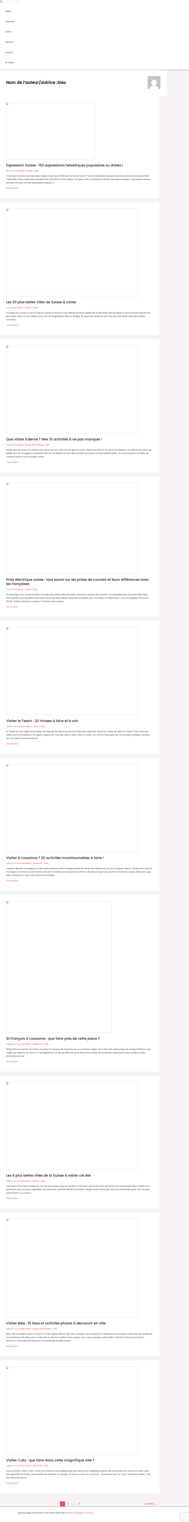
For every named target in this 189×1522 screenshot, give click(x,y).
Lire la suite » (12, 188)
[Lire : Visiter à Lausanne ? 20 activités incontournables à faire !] (72, 851)
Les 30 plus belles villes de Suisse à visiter (41, 302)
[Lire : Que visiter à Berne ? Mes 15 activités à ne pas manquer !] (72, 432)
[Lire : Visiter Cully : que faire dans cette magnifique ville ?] (72, 1453)
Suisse (8, 11)
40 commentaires (15, 170)
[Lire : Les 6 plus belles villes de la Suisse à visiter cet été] (72, 1168)
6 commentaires (14, 307)
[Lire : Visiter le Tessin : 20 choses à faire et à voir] (72, 714)
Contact (89, 1512)
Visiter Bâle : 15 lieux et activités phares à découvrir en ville (56, 1323)
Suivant (150, 1503)
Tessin (36, 726)
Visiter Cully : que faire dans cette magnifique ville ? (50, 1460)
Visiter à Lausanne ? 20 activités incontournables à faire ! (55, 858)
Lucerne (9, 52)
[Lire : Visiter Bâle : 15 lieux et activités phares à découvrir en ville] (72, 1316)
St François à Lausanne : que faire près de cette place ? (53, 1038)
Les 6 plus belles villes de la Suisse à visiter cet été (48, 1175)
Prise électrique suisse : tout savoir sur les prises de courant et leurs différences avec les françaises (77, 581)
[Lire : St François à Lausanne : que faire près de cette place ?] (59, 1031)
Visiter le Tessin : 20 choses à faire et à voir (42, 721)
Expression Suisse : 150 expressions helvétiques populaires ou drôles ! (64, 165)
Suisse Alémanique (34, 444)
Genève (9, 42)
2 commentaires (14, 444)
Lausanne (10, 21)
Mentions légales (74, 1512)
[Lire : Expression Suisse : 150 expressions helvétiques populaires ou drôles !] (50, 158)
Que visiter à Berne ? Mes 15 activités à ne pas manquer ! (54, 439)
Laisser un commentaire (18, 726)
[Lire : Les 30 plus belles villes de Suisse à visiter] (72, 295)
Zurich (8, 31)
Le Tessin (9, 62)
